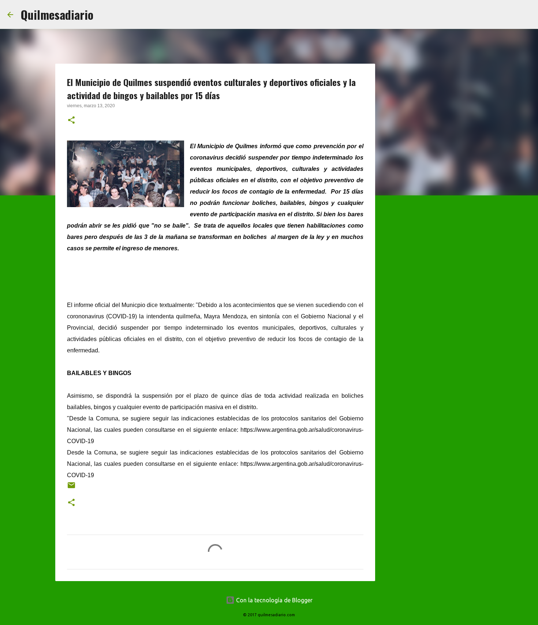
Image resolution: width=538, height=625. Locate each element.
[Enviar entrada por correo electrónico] (71, 488)
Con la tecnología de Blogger (274, 600)
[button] (71, 121)
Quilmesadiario (56, 14)
